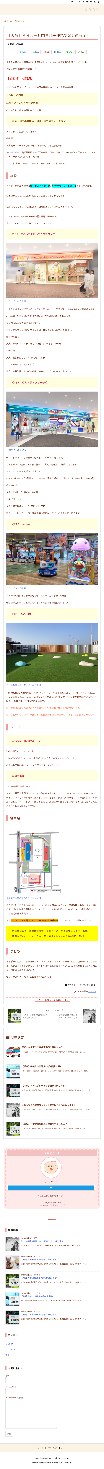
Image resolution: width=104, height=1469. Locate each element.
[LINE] (91, 2)
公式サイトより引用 (16, 301)
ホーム (9, 21)
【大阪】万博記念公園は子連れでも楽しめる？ (44, 1123)
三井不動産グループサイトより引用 (23, 685)
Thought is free (66, 1462)
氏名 (7, 1375)
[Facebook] (76, 2)
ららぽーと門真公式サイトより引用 (23, 897)
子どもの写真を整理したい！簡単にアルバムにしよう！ (49, 1104)
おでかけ (20, 21)
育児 (93, 984)
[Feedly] (98, 2)
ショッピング (83, 984)
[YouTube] (87, 2)
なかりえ (92, 991)
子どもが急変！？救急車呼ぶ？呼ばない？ (42, 1047)
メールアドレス (12, 1386)
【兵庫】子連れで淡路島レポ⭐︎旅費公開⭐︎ (41, 1066)
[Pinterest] (80, 2)
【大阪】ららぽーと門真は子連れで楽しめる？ (39, 1259)
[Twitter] (72, 2)
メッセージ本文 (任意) (14, 1397)
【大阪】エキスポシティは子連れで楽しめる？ (44, 1085)
